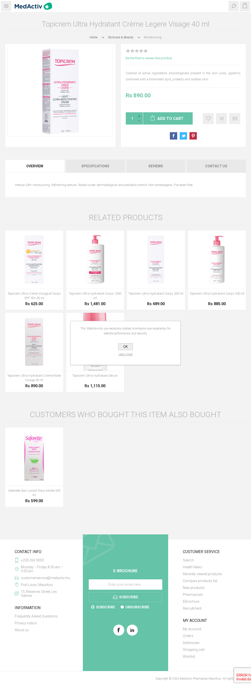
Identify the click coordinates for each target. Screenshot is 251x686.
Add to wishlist (208, 118)
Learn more (126, 354)
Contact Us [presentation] (216, 166)
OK (125, 347)
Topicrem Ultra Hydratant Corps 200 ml (155, 293)
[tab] (35, 166)
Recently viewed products (202, 574)
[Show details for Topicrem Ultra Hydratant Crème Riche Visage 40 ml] (34, 342)
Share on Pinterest (193, 136)
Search (188, 560)
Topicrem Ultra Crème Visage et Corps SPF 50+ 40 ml (34, 296)
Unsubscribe (137, 607)
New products (194, 588)
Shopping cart (194, 650)
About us (22, 630)
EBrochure (191, 601)
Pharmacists (193, 595)
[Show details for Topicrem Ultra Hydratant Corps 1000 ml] (95, 259)
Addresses (191, 643)
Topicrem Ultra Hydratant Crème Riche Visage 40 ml (34, 378)
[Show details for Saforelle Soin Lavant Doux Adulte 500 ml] (34, 457)
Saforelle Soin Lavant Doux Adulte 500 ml (34, 493)
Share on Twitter (183, 136)
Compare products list (200, 581)
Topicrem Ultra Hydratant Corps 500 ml (216, 293)
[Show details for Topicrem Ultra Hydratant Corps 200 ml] (156, 259)
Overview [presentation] (34, 166)
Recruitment (192, 608)
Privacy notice (26, 623)
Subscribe (105, 607)
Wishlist (189, 656)
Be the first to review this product (149, 58)
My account (192, 629)
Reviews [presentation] (156, 166)
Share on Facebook (173, 136)
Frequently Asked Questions (36, 616)
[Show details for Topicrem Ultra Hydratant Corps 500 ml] (217, 259)
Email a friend (234, 118)
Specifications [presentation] (95, 166)
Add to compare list (221, 118)
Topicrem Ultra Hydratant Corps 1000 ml (95, 296)
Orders (188, 636)
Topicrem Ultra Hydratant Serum (95, 375)
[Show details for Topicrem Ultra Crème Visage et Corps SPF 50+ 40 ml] (34, 259)
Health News (192, 567)
